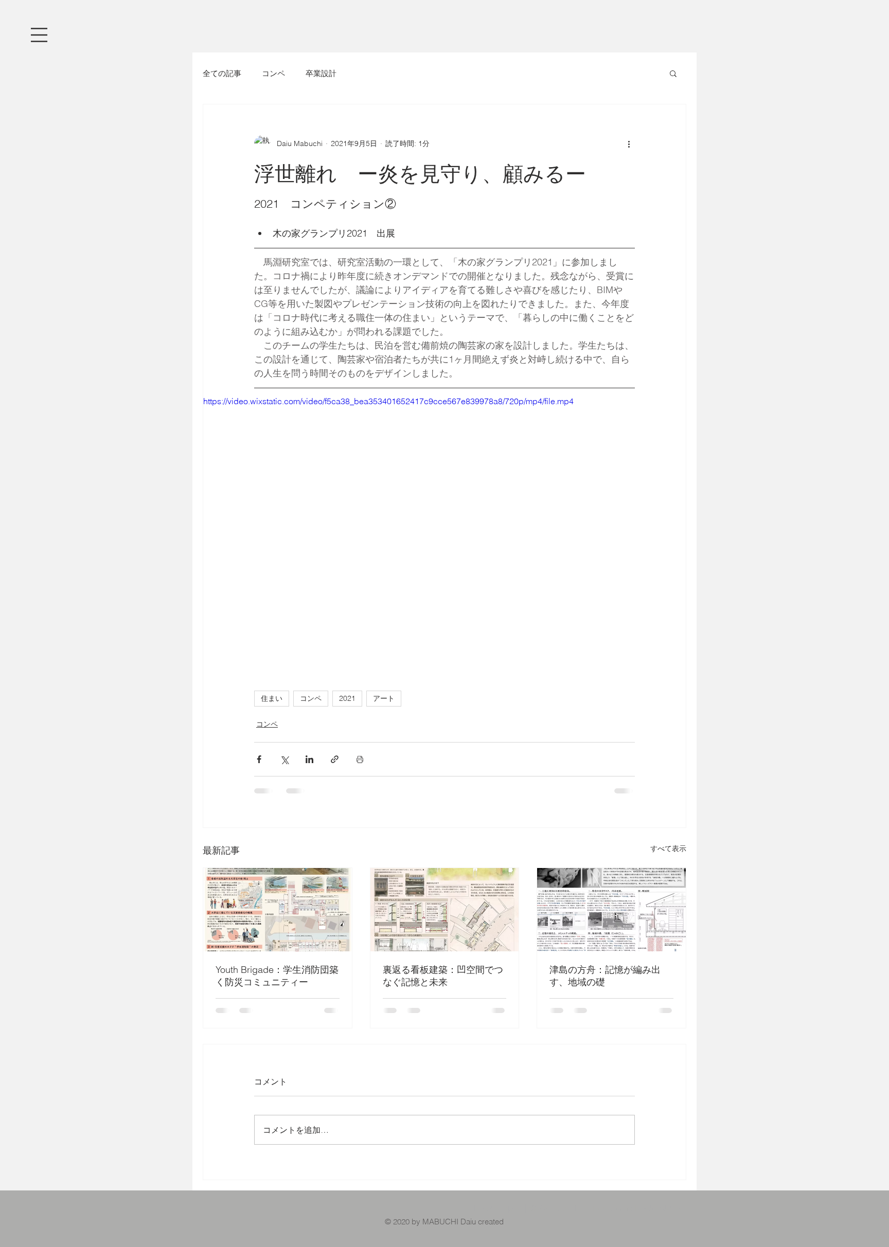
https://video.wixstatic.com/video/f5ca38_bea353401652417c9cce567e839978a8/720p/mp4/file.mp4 (388, 401)
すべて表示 (668, 848)
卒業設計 (321, 73)
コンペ (273, 73)
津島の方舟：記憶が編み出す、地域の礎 (605, 976)
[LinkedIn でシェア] (309, 759)
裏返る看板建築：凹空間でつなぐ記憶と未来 (443, 976)
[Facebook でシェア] (259, 759)
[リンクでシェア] (335, 759)
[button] (39, 35)
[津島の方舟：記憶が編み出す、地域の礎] (611, 909)
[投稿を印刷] (360, 759)
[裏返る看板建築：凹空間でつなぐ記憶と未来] (444, 909)
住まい (271, 698)
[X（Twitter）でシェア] (284, 759)
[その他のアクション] (629, 143)
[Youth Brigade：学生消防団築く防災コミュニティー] (277, 909)
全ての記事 (222, 73)
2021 (347, 698)
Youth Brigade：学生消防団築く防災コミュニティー (277, 976)
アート (384, 698)
